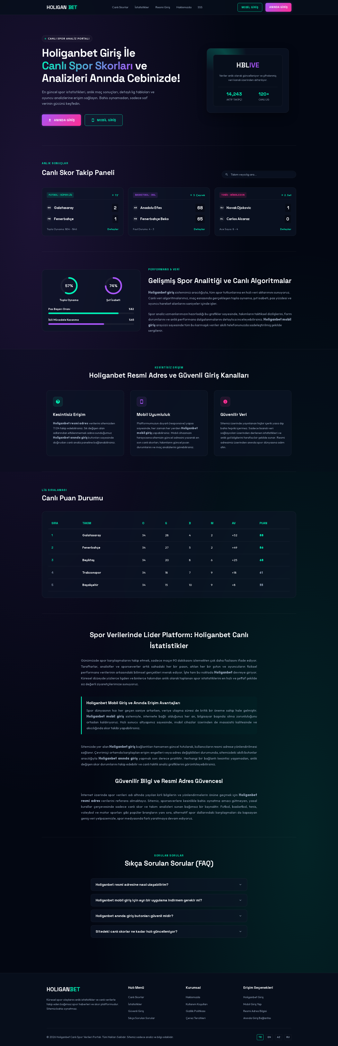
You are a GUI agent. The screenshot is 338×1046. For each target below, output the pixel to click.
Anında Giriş (278, 7)
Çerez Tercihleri (196, 1018)
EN (269, 1037)
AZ (278, 1037)
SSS (200, 7)
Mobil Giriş (250, 7)
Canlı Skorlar (120, 7)
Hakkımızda (183, 7)
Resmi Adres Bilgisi (255, 1011)
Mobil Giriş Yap (252, 1004)
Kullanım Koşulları (197, 1004)
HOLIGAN (62, 7)
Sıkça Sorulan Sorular (141, 1018)
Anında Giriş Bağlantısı (257, 1018)
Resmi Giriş (162, 7)
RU (288, 1037)
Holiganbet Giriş (253, 997)
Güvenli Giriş (136, 1011)
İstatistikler (142, 7)
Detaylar (113, 229)
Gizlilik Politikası (195, 1011)
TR (260, 1037)
